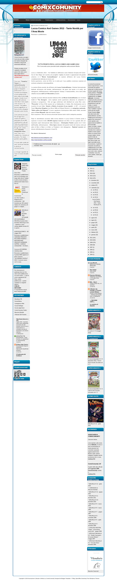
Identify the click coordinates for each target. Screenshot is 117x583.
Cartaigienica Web (19, 303)
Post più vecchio (80, 155)
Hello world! (93, 271)
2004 (91, 254)
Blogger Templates (66, 578)
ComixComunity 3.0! (94, 464)
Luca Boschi (93, 263)
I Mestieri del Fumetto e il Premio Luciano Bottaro (95, 290)
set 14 (94, 207)
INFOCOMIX (17, 288)
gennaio (93, 234)
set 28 (94, 190)
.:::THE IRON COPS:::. (93, 301)
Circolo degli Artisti (19, 308)
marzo (93, 230)
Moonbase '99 (18, 299)
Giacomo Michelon (95, 275)
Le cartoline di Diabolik (94, 305)
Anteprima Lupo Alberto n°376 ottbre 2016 (96, 277)
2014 (91, 173)
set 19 (94, 197)
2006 (91, 249)
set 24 (94, 194)
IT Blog (73, 578)
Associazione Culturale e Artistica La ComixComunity (41, 578)
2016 (91, 168)
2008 (91, 245)
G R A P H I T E (20, 336)
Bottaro (78, 20)
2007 (91, 247)
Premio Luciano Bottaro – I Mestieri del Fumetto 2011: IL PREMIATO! (96, 295)
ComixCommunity (47, 144)
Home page (58, 154)
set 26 (94, 192)
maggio (93, 225)
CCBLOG (16, 286)
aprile (93, 227)
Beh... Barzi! (93, 282)
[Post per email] (58, 144)
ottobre (93, 185)
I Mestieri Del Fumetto (20, 314)
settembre (94, 187)
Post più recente (36, 155)
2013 (91, 175)
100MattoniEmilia (60, 20)
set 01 (94, 215)
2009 (91, 242)
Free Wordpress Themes (93, 578)
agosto (93, 217)
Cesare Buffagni (19, 305)
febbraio (93, 232)
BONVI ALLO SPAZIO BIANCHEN (95, 265)
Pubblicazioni (49, 20)
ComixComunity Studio (21, 310)
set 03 (94, 212)
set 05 (94, 210)
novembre (94, 183)
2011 (91, 237)
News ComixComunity (33, 20)
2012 (91, 178)
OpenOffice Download (81, 578)
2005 (91, 252)
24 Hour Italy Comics (22, 344)
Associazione (71, 20)
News (16, 20)
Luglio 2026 (19, 322)
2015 (91, 171)
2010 (91, 240)
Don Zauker (93, 269)
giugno (93, 222)
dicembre (94, 180)
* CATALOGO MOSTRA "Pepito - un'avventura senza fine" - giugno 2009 (95, 529)
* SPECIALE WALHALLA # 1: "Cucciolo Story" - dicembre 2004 (95, 542)
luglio (92, 220)
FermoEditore (18, 301)
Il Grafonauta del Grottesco (21, 355)
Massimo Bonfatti (19, 312)
